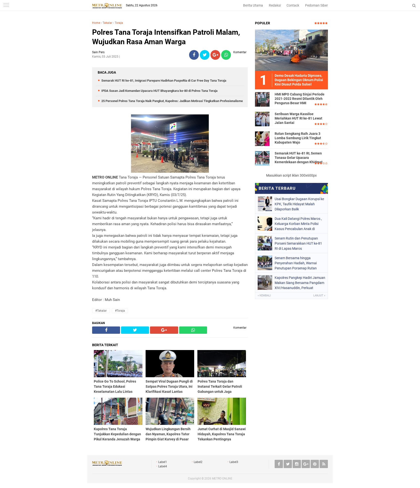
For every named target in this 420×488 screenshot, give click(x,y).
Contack (293, 5)
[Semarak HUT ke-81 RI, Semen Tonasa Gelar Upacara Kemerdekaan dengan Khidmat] (262, 158)
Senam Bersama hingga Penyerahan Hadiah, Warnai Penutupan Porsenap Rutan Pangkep (296, 263)
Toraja (119, 23)
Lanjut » (319, 295)
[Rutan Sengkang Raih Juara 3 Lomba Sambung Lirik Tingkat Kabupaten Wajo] (262, 138)
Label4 (162, 466)
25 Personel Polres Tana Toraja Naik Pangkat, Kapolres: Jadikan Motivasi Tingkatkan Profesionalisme (172, 101)
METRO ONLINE (222, 478)
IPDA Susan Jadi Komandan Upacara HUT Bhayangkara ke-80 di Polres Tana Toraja (159, 91)
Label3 (233, 462)
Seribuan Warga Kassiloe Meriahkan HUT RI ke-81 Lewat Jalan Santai (298, 118)
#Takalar (101, 310)
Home (96, 23)
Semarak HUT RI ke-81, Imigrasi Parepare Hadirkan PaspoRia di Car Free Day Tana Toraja (163, 80)
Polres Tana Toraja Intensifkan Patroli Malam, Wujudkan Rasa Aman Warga (166, 37)
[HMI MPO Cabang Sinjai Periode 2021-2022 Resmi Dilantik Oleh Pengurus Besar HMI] (262, 99)
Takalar (107, 23)
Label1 (162, 462)
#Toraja (120, 310)
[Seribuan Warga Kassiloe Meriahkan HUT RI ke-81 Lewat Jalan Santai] (262, 119)
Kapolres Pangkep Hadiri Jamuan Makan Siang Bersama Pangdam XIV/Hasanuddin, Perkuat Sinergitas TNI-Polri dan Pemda (300, 283)
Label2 (198, 462)
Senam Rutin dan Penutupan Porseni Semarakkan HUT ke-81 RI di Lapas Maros (298, 243)
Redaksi (275, 5)
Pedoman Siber (316, 5)
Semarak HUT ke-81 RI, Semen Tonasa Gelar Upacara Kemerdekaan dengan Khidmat (299, 157)
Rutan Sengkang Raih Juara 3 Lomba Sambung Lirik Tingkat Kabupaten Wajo (298, 138)
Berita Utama (253, 5)
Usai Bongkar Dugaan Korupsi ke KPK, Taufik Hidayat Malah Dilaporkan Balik (299, 204)
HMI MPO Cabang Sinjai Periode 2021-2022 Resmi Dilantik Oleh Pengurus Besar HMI (299, 98)
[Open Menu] (6, 5)
